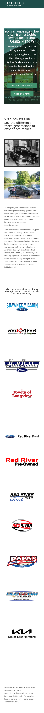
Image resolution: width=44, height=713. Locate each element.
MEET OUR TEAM (22, 94)
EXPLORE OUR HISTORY (22, 85)
